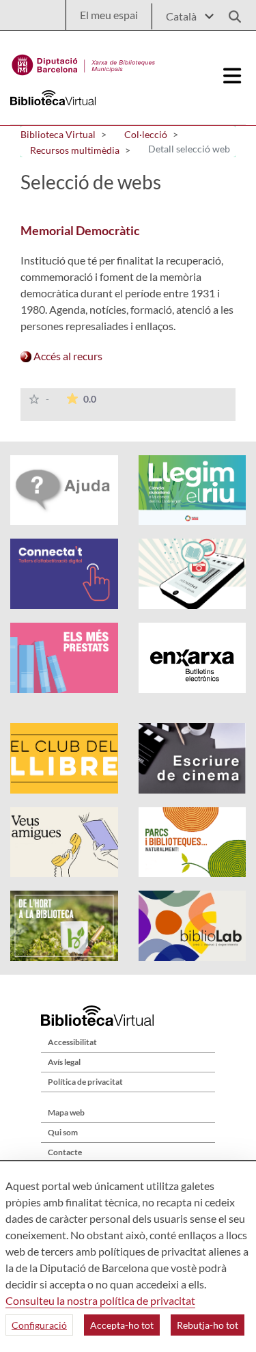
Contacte (65, 1152)
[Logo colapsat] (232, 76)
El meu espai (109, 14)
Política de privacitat (85, 1082)
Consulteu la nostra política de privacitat (100, 1300)
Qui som (63, 1132)
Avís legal (64, 1062)
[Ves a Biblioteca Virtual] (83, 61)
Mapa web (66, 1112)
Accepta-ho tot (122, 1325)
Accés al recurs (66, 355)
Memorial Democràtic (80, 230)
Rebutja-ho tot (207, 1325)
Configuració (39, 1325)
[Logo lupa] (230, 12)
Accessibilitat (72, 1042)
